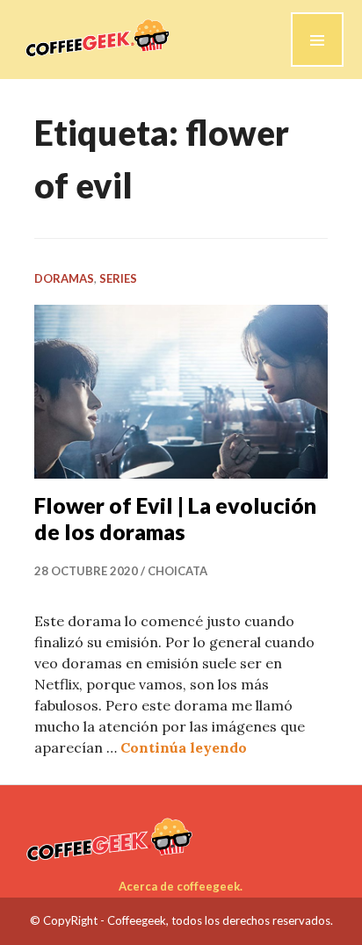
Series (118, 278)
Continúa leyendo (183, 747)
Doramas (64, 278)
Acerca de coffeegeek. (181, 886)
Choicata (177, 571)
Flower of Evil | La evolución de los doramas (175, 518)
